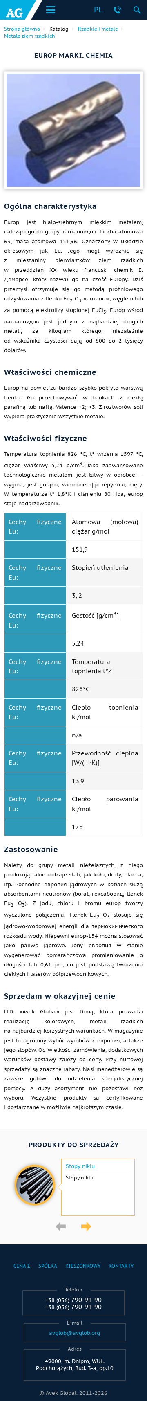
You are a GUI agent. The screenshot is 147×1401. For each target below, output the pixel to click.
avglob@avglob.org (74, 1333)
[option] (73, 1187)
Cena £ (21, 1266)
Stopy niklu (80, 1166)
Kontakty (121, 1266)
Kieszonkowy (82, 1266)
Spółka (47, 1266)
